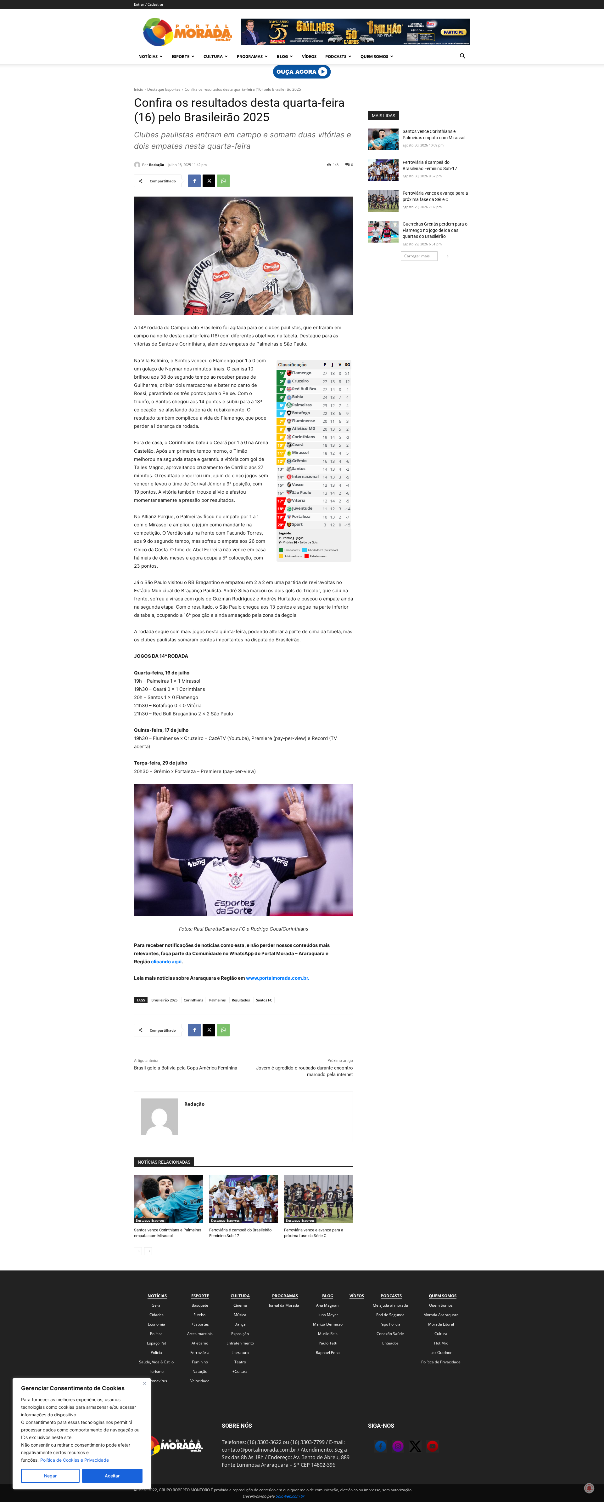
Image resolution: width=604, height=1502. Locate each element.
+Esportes (200, 1324)
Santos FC (264, 1000)
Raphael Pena (328, 1352)
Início (138, 89)
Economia (156, 1324)
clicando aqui (166, 962)
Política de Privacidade (441, 1362)
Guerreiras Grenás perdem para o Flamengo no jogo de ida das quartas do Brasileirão (435, 230)
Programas (250, 56)
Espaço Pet (156, 1343)
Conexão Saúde (390, 1333)
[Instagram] (391, 1447)
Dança (240, 1324)
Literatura (240, 1352)
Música (240, 1314)
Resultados (241, 1000)
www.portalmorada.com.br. (277, 978)
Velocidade (200, 1381)
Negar (50, 1475)
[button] (462, 56)
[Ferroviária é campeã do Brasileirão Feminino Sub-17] (243, 1199)
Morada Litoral (441, 1324)
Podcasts (335, 56)
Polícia (156, 1352)
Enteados (390, 1343)
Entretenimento (240, 1343)
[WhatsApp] (223, 181)
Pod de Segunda (390, 1314)
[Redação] (138, 165)
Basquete (200, 1305)
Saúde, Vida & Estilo (156, 1362)
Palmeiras (217, 1000)
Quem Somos (374, 56)
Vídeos (309, 56)
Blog (282, 56)
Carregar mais (417, 256)
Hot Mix (441, 1343)
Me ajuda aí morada (390, 1305)
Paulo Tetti (328, 1343)
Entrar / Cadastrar (149, 4)
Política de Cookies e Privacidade (74, 1460)
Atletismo (200, 1343)
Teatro (240, 1362)
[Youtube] (426, 1447)
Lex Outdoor (441, 1352)
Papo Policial (390, 1324)
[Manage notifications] (589, 1488)
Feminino (200, 1362)
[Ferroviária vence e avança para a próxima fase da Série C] (318, 1199)
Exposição (240, 1333)
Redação (156, 164)
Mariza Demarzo (328, 1324)
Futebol (199, 1314)
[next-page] (148, 1251)
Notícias (148, 56)
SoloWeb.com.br (290, 1496)
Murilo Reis (328, 1333)
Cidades (156, 1314)
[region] (82, 1433)
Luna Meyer (327, 1314)
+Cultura (240, 1371)
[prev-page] (138, 1251)
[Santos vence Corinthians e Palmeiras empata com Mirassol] (168, 1199)
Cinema (240, 1305)
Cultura (213, 56)
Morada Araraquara (441, 1314)
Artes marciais (200, 1333)
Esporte (180, 56)
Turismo (156, 1371)
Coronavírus (156, 1381)
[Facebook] (194, 181)
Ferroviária (200, 1352)
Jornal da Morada (284, 1305)
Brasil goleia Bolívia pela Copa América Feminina (185, 1068)
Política (156, 1333)
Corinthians (193, 1000)
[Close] (144, 1383)
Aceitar (112, 1475)
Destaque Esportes (164, 89)
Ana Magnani (327, 1305)
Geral (156, 1305)
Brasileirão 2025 (164, 1000)
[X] (209, 181)
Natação (200, 1371)
